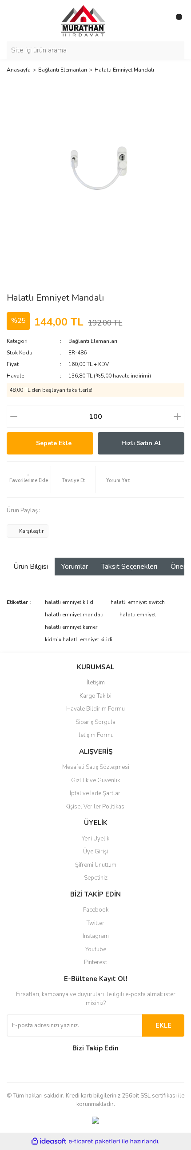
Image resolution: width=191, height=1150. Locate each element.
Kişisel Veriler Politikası (95, 807)
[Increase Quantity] (177, 416)
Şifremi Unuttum (95, 865)
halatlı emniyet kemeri (72, 627)
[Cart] (175, 20)
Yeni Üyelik (95, 839)
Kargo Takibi (95, 696)
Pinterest (95, 962)
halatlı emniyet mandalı (74, 614)
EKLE (163, 1025)
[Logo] (75, 20)
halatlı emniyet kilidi (70, 602)
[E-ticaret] (94, 1141)
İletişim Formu (95, 735)
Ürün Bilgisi (30, 566)
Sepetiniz (95, 878)
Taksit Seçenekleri (129, 566)
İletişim (96, 683)
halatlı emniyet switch (138, 602)
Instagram (96, 936)
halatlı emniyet (137, 614)
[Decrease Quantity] (13, 416)
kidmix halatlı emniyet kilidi (78, 639)
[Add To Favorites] (29, 479)
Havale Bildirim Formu (95, 709)
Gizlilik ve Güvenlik (95, 780)
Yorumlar (74, 566)
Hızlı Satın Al (141, 443)
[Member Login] (157, 20)
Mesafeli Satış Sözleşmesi (95, 767)
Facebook (95, 910)
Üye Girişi (95, 852)
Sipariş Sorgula (95, 722)
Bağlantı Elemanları (92, 341)
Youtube (95, 949)
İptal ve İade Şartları (96, 793)
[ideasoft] (49, 1141)
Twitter (95, 923)
